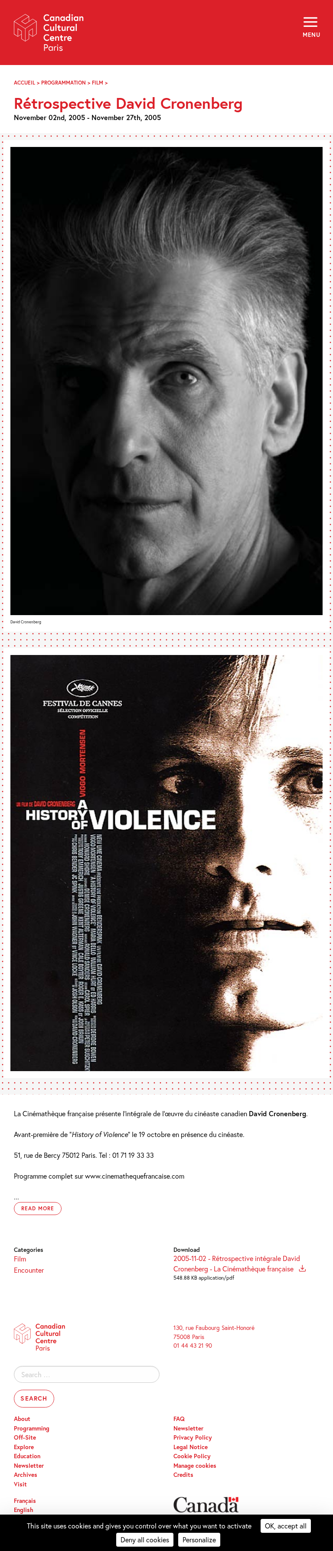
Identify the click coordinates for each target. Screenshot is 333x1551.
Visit (20, 1484)
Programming (31, 1428)
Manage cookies (194, 1466)
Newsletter (29, 1466)
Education (27, 1456)
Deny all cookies (145, 1539)
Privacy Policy (192, 1437)
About (22, 1419)
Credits (183, 1475)
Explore (24, 1447)
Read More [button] (37, 1208)
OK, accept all (286, 1525)
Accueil (24, 82)
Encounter (29, 1269)
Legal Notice (190, 1447)
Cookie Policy (192, 1456)
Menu (311, 35)
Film (97, 82)
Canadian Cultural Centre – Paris (49, 35)
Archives (25, 1475)
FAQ (179, 1419)
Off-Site (25, 1437)
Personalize (199, 1539)
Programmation (63, 82)
